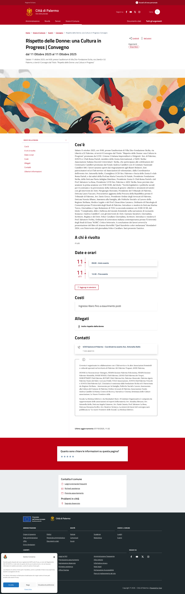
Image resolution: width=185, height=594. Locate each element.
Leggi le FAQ (62, 556)
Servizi (57, 21)
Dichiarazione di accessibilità (104, 570)
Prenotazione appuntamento (68, 559)
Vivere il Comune (72, 21)
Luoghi (119, 534)
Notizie (72, 534)
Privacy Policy (28, 589)
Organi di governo (29, 534)
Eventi (119, 537)
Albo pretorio (98, 559)
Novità (47, 21)
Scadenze (97, 534)
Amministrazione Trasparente (104, 556)
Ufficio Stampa (63, 570)
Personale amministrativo (56, 537)
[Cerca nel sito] (157, 11)
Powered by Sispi (156, 588)
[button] (54, 557)
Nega (28, 585)
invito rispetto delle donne (92, 326)
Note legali (97, 566)
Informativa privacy (100, 563)
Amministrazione (33, 21)
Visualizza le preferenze (46, 585)
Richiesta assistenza (65, 566)
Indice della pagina (31, 140)
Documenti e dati (134, 21)
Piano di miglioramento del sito (105, 573)
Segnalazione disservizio (67, 563)
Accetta (11, 585)
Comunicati (74, 537)
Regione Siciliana (30, 2)
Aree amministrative (30, 537)
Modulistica (98, 537)
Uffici (25, 541)
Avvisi (72, 541)
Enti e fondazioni (29, 544)
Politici (49, 534)
